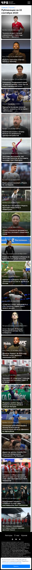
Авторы (8, 535)
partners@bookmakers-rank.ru (20, 550)
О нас (16, 535)
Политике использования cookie (12, 562)
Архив (12, 8)
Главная (4, 8)
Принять (16, 566)
